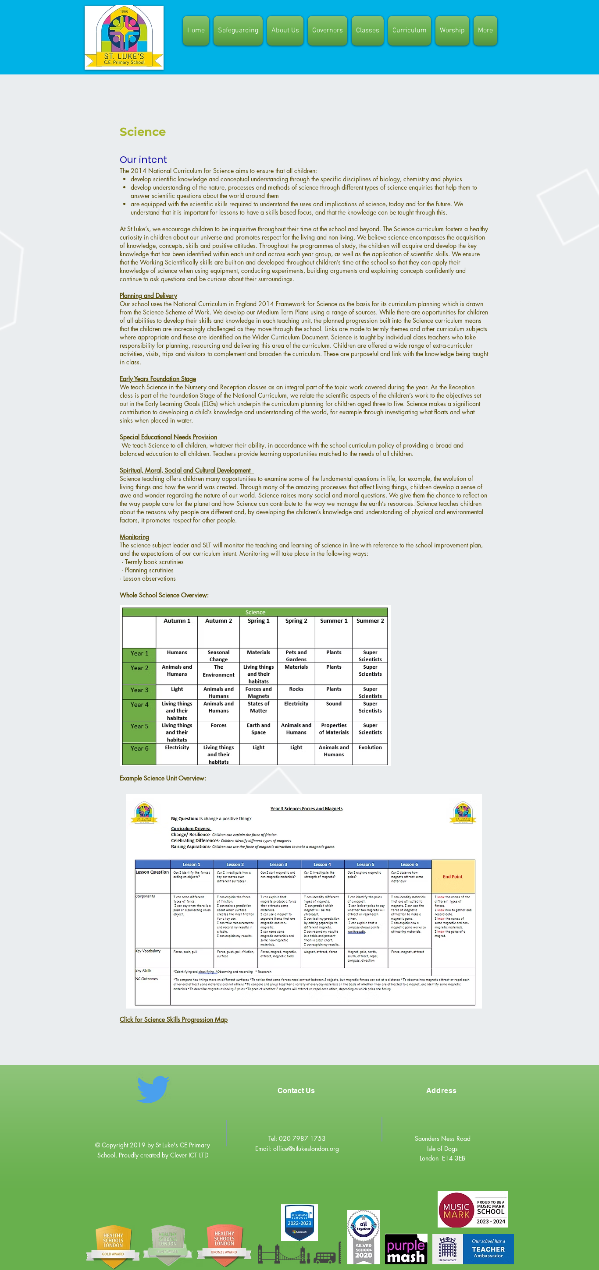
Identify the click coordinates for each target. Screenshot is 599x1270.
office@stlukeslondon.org (306, 1148)
